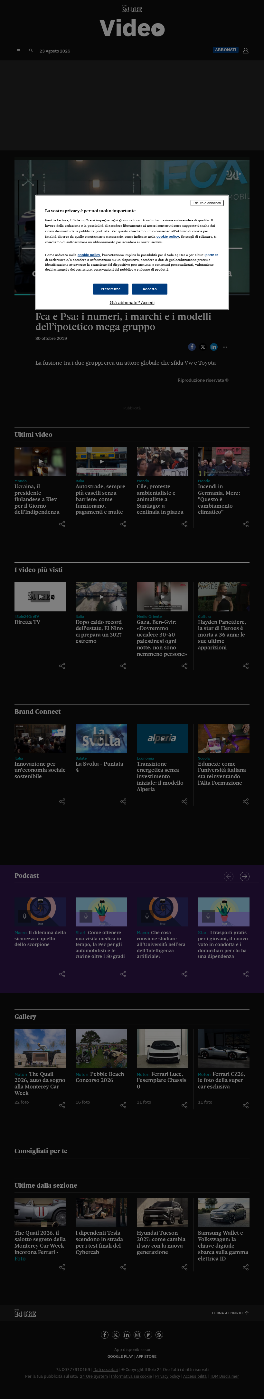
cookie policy (167, 236)
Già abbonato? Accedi (132, 302)
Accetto (150, 289)
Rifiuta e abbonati (207, 203)
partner (211, 255)
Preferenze (111, 289)
